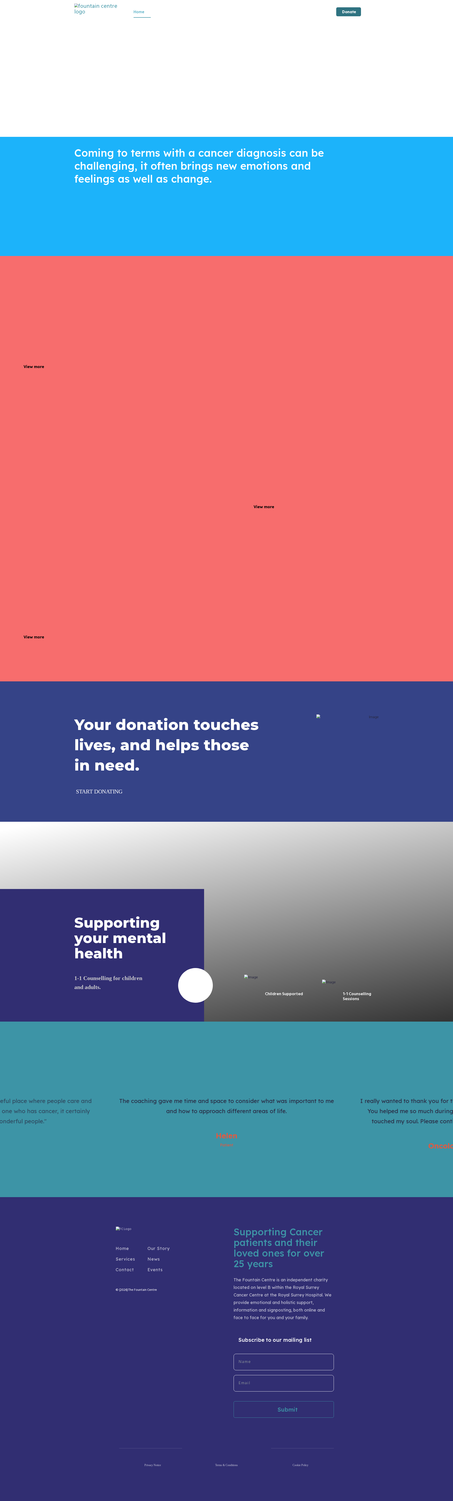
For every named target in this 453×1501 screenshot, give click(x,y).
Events (155, 1269)
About (234, 11)
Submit (287, 1409)
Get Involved (200, 11)
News (153, 1259)
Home (139, 11)
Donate (348, 11)
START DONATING (98, 791)
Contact (264, 11)
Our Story (158, 1248)
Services (164, 11)
